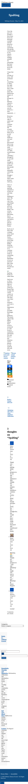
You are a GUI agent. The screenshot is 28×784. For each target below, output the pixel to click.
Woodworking (11, 383)
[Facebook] (9, 366)
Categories (3, 624)
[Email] (9, 374)
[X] (9, 369)
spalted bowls (10, 385)
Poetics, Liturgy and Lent (9, 401)
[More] (10, 376)
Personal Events (10, 380)
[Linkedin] (9, 371)
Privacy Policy (4, 774)
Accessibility (14, 774)
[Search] (2, 654)
